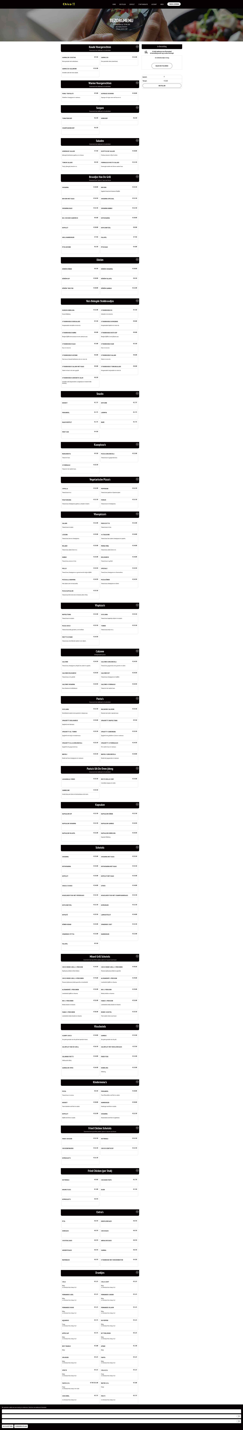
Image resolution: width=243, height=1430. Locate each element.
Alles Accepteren (8, 1426)
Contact (132, 4)
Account (154, 4)
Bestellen (123, 4)
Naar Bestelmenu (162, 66)
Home (114, 4)
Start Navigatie (143, 4)
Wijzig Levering (174, 4)
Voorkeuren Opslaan (21, 1426)
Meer (162, 4)
